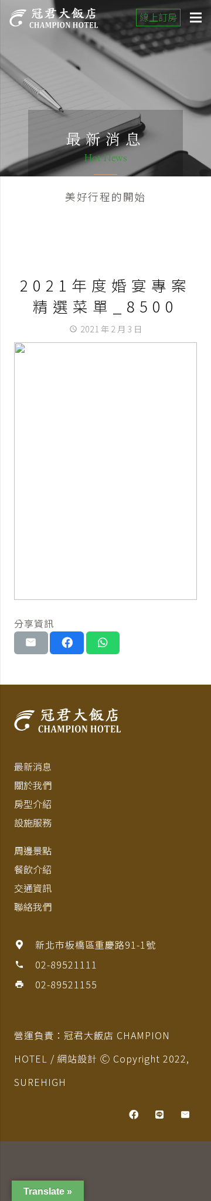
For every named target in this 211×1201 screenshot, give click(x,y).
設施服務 (33, 822)
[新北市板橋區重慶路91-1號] (24, 944)
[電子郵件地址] (185, 1114)
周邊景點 (33, 851)
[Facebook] (133, 1114)
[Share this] (67, 642)
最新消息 (33, 766)
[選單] (195, 17)
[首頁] (105, 720)
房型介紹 (33, 804)
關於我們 (33, 785)
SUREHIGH (40, 1082)
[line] (159, 1114)
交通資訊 (33, 888)
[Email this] (31, 642)
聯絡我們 (33, 907)
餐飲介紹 (33, 869)
